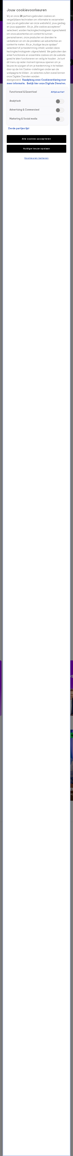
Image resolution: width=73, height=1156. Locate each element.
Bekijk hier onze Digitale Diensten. (46, 83)
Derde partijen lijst (18, 128)
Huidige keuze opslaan (36, 148)
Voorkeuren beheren (36, 158)
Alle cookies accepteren (36, 138)
